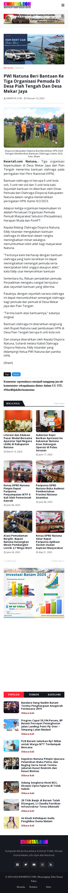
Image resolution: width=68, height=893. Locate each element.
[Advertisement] (34, 655)
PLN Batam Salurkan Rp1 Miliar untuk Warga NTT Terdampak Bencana (41, 744)
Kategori (54, 694)
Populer (13, 694)
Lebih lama (57, 560)
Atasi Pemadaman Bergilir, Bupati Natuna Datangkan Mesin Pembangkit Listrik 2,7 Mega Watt (18, 542)
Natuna (19, 67)
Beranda (8, 67)
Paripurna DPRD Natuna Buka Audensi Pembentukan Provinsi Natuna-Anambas (50, 491)
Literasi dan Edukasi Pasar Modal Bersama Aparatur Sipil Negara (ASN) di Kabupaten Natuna (18, 441)
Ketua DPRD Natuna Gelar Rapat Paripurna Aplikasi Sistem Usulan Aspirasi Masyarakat (49, 542)
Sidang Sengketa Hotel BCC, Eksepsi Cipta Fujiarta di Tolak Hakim (41, 785)
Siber (48, 886)
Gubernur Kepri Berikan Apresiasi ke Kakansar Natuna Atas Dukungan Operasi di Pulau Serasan (49, 443)
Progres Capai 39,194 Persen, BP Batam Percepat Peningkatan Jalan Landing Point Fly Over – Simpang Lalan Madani (42, 725)
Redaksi (33, 886)
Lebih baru (10, 560)
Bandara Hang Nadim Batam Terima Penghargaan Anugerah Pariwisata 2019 (42, 705)
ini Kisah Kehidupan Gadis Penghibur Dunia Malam (38, 820)
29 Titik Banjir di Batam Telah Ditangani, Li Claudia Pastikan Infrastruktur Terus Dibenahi (40, 803)
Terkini (34, 694)
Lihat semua (59, 403)
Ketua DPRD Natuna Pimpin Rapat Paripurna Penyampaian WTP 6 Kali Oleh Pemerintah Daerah (17, 493)
